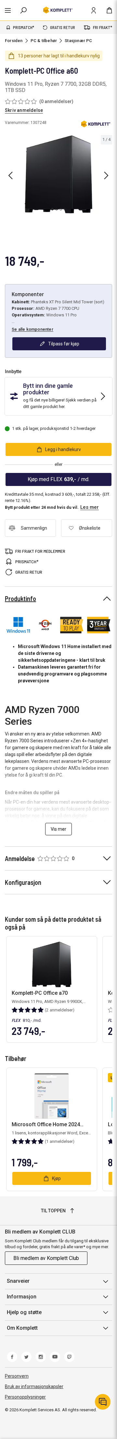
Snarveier (18, 1281)
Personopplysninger (25, 1397)
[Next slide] (106, 175)
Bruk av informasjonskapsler (34, 1386)
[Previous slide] (10, 175)
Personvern (17, 1376)
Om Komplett (22, 1328)
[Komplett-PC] (96, 125)
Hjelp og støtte (24, 1312)
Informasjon (21, 1297)
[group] (58, 174)
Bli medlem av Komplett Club (46, 1258)
